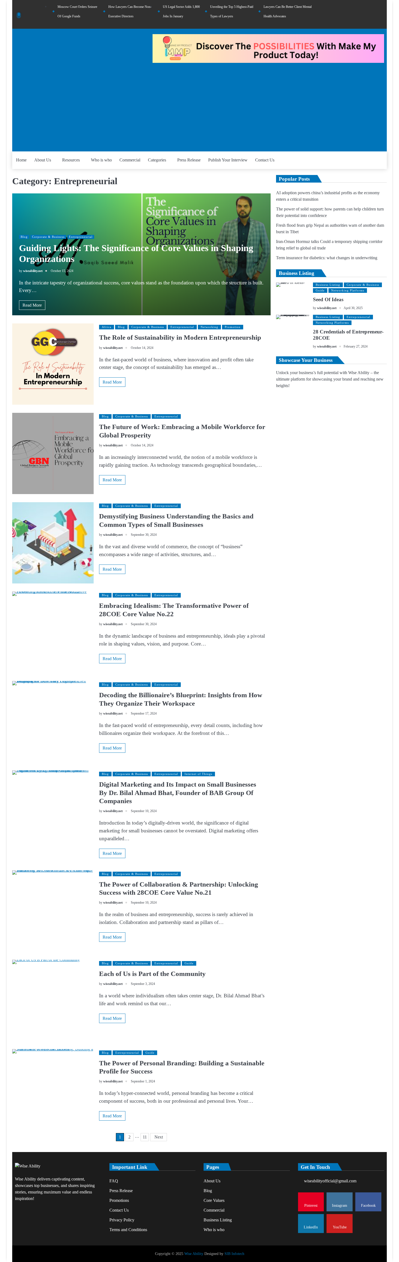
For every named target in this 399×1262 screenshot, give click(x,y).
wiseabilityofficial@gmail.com (330, 1181)
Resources (71, 160)
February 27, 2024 (356, 346)
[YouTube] (381, 14)
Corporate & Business (48, 236)
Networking (209, 327)
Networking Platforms (347, 290)
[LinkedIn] (374, 14)
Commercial (129, 160)
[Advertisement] (199, 105)
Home (21, 160)
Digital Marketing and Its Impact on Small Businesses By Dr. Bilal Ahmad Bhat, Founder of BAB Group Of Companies (177, 792)
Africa (106, 327)
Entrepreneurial (81, 236)
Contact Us (264, 160)
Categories (157, 160)
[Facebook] (366, 14)
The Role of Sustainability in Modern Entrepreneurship (180, 337)
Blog (24, 236)
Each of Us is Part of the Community (152, 973)
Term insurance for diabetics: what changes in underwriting (326, 257)
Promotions (119, 1200)
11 (145, 1137)
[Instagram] (359, 14)
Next (158, 1137)
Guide (189, 963)
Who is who (101, 160)
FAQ (113, 1181)
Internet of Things (198, 774)
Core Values (214, 1200)
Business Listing (328, 284)
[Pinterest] (352, 14)
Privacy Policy (121, 1220)
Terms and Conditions (128, 1229)
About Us (42, 160)
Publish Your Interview (228, 160)
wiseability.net (33, 271)
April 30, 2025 (353, 308)
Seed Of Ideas (328, 299)
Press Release (189, 160)
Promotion (232, 327)
